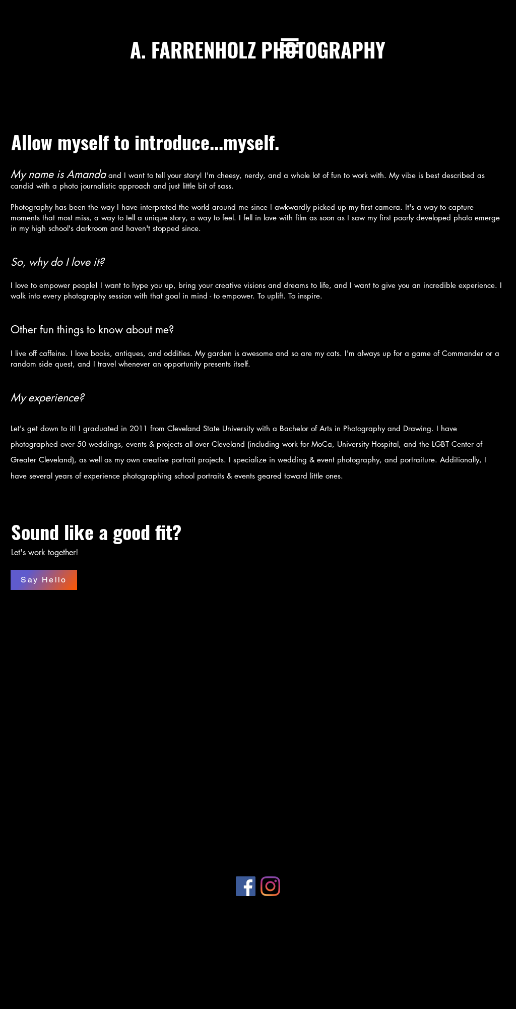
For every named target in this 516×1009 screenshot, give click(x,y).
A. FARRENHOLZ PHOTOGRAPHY (257, 49)
